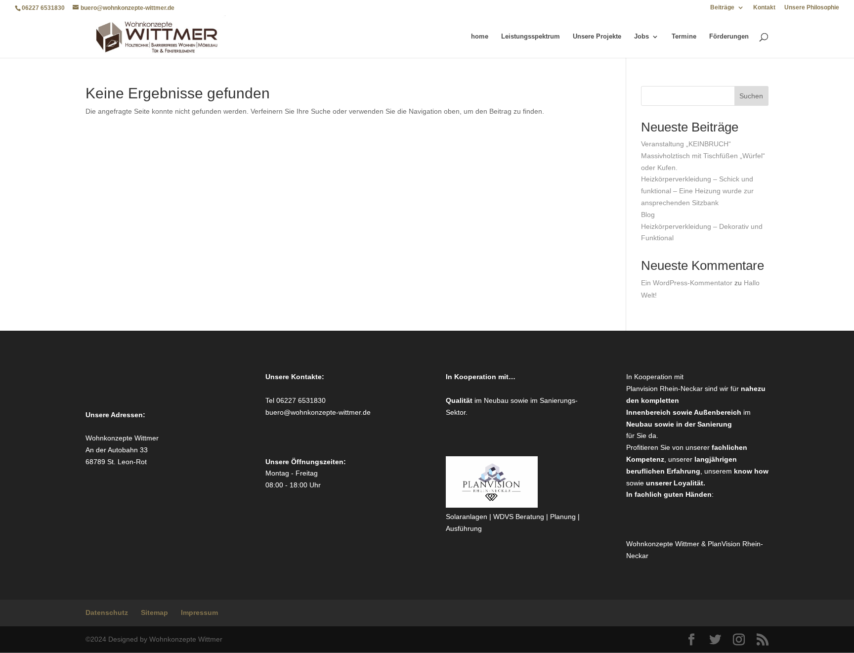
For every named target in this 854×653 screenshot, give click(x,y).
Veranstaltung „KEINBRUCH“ (686, 144)
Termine (684, 36)
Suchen (751, 96)
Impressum (199, 612)
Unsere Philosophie (811, 7)
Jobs (641, 36)
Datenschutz (106, 612)
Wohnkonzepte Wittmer (663, 544)
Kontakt (764, 7)
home (479, 36)
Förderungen (729, 36)
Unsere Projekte (597, 36)
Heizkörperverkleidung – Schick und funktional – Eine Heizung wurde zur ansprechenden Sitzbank (697, 191)
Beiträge (722, 7)
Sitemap (154, 612)
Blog (648, 214)
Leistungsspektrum (530, 36)
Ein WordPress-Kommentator (686, 283)
